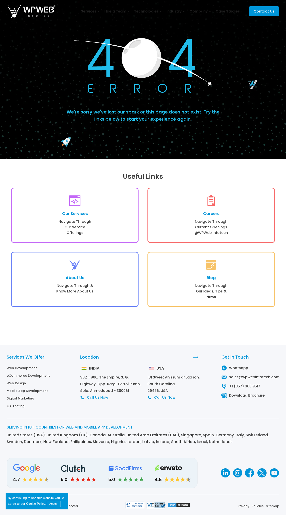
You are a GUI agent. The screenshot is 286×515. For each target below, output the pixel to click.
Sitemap (272, 506)
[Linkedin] (225, 473)
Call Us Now (97, 397)
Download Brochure (247, 395)
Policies (258, 506)
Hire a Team (115, 11)
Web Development (22, 368)
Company (198, 11)
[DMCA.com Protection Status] (179, 506)
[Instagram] (237, 473)
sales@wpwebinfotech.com (254, 377)
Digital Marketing (20, 398)
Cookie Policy (35, 503)
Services (89, 11)
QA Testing (16, 406)
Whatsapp (238, 367)
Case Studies (228, 11)
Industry (174, 11)
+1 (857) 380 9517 (244, 386)
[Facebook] (250, 473)
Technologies (146, 11)
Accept (53, 503)
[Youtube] (274, 473)
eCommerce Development (28, 375)
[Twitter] (262, 473)
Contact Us (264, 11)
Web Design (16, 383)
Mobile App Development (27, 391)
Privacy (243, 506)
